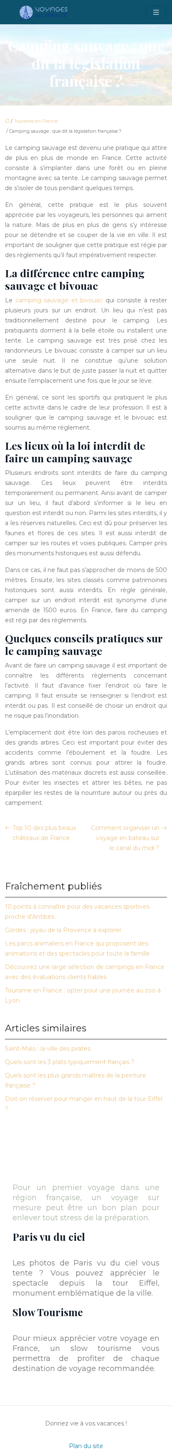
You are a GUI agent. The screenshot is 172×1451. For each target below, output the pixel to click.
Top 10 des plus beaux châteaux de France (44, 833)
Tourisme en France (36, 121)
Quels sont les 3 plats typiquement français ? (69, 1062)
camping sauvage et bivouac (59, 300)
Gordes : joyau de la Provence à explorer (63, 930)
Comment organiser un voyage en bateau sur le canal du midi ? (125, 838)
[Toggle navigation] (156, 12)
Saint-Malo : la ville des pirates (48, 1048)
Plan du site (86, 1446)
